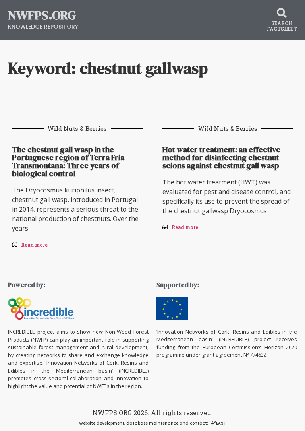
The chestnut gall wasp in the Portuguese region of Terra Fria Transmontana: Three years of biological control (68, 161)
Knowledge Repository (43, 27)
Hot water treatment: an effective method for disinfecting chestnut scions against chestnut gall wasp (221, 157)
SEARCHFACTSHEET (282, 26)
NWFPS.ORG (42, 15)
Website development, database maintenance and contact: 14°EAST (152, 423)
